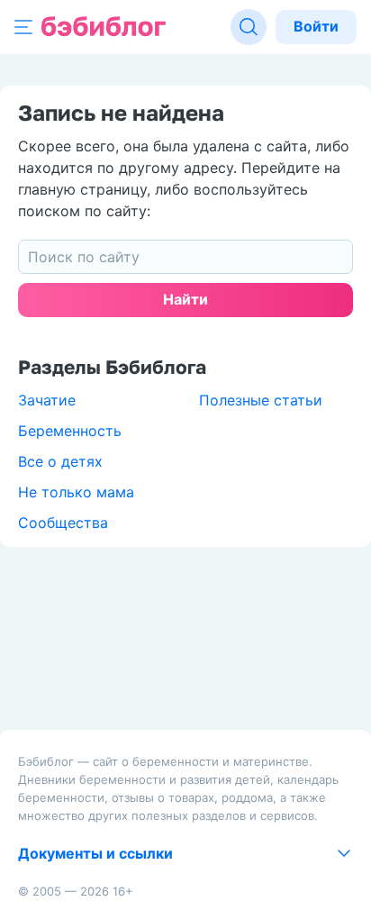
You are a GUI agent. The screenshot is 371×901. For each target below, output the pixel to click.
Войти (316, 26)
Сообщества (63, 523)
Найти (185, 299)
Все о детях (60, 461)
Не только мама (76, 492)
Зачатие (47, 400)
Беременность (70, 431)
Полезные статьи (260, 400)
